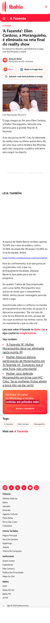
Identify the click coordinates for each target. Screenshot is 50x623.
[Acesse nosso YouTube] (30, 487)
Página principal (10, 535)
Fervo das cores (10, 522)
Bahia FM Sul (8, 590)
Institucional (8, 556)
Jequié (6, 547)
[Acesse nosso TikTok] (23, 487)
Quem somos (9, 561)
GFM (5, 586)
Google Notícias (27, 333)
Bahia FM (7, 594)
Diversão (7, 510)
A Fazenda (18, 18)
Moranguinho (39, 424)
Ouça (11, 69)
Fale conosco (9, 568)
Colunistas (7, 525)
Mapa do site (9, 576)
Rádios (6, 581)
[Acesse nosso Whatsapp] (36, 487)
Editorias (7, 494)
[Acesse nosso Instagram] (5, 487)
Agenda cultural (10, 514)
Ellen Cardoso (23, 424)
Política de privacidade (13, 572)
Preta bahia (8, 518)
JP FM (5, 598)
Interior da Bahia (10, 531)
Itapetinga (7, 543)
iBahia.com (39, 329)
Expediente (8, 564)
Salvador (7, 506)
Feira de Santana (10, 539)
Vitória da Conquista (12, 551)
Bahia (5, 502)
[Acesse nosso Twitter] (17, 487)
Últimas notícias (10, 498)
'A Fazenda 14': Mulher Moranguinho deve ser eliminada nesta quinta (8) (23, 348)
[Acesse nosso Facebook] (11, 487)
